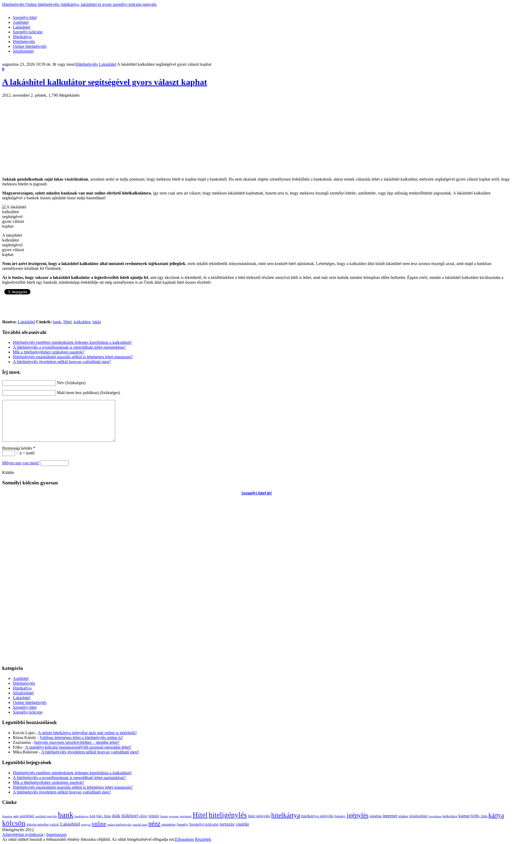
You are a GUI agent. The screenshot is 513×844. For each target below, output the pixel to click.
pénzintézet (169, 824)
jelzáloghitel (418, 816)
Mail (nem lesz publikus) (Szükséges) (88, 392)
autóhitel (27, 816)
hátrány (340, 816)
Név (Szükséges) (71, 382)
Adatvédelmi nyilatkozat (22, 834)
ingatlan (376, 816)
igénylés (357, 815)
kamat (464, 815)
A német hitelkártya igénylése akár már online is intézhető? (87, 732)
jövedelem (435, 816)
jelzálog (403, 816)
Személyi (182, 824)
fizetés (164, 816)
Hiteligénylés (79, 4)
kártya (496, 815)
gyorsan (174, 816)
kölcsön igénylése (37, 824)
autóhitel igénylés (46, 816)
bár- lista (103, 816)
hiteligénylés (228, 815)
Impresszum (56, 834)
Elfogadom (184, 839)
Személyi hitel (25, 17)
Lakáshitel (21, 27)
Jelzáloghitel (23, 51)
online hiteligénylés (119, 824)
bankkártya (81, 816)
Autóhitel (21, 22)
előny (143, 816)
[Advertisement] (99, 9)
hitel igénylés (259, 816)
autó (16, 816)
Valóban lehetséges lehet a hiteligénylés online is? (81, 737)
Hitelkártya (22, 36)
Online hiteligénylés (29, 46)
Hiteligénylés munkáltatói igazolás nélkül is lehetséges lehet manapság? (73, 357)
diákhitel (129, 815)
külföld (54, 824)
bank (57, 322)
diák (116, 815)
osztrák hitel (139, 824)
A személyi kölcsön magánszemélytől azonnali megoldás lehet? (78, 747)
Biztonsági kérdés (18, 448)
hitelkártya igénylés (317, 816)
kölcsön (13, 823)
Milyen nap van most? (21, 463)
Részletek (203, 839)
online (99, 823)
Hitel (67, 322)
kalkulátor (82, 322)
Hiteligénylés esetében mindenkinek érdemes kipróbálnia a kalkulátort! (72, 342)
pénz (154, 823)
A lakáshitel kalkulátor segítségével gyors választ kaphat (104, 82)
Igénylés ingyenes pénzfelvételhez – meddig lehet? (76, 742)
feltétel (154, 816)
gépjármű (186, 816)
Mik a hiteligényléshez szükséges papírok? (48, 352)
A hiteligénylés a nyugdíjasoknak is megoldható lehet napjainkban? (69, 347)
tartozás (227, 824)
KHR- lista (479, 816)
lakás (96, 322)
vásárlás (242, 824)
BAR (92, 816)
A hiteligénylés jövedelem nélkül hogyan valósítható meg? (62, 361)
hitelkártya (285, 815)
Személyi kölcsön (27, 32)
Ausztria (7, 816)
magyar (86, 824)
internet (390, 815)
